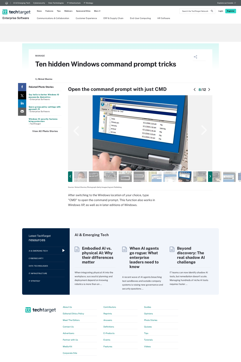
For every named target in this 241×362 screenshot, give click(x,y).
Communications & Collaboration (53, 18)
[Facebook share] (22, 87)
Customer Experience (86, 18)
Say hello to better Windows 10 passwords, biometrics (44, 95)
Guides (147, 307)
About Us (67, 307)
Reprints (107, 313)
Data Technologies (56, 3)
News (39, 11)
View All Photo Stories (45, 131)
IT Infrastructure (73, 3)
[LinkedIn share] (22, 103)
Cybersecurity (39, 3)
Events (106, 340)
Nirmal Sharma (45, 79)
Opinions (148, 313)
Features (49, 11)
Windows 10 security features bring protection (43, 120)
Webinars (68, 11)
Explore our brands (225, 3)
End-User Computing (140, 18)
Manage (40, 56)
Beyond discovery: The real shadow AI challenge (191, 255)
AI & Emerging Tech (21, 3)
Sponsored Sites (83, 11)
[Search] (212, 11)
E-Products (109, 333)
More (96, 11)
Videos (147, 346)
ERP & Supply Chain (113, 18)
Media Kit (67, 346)
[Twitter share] (22, 95)
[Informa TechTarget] (6, 3)
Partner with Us (70, 340)
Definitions (108, 326)
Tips (59, 11)
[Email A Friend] (22, 112)
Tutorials (148, 340)
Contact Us (68, 326)
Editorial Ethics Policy (73, 313)
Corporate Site (70, 353)
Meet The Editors (71, 320)
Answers (107, 320)
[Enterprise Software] (17, 7)
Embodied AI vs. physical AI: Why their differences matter (97, 255)
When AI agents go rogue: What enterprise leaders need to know (144, 257)
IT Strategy (88, 3)
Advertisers (68, 333)
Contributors (109, 307)
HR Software (163, 18)
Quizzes (148, 326)
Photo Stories (150, 320)
